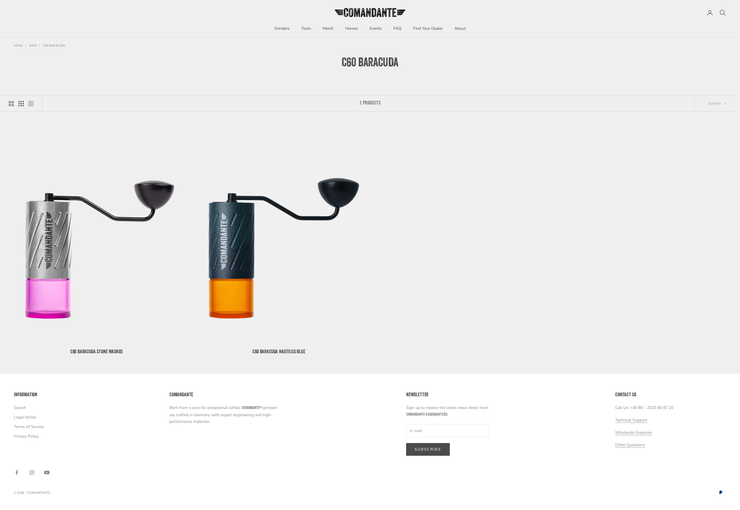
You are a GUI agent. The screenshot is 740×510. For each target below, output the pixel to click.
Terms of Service (29, 426)
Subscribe (428, 449)
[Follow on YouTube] (47, 472)
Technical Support (631, 420)
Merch (328, 28)
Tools (306, 28)
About (460, 28)
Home (18, 46)
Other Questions (630, 445)
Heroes (351, 28)
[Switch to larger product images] (11, 103)
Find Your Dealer (428, 28)
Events (376, 28)
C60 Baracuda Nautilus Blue (278, 352)
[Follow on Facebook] (17, 472)
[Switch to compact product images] (31, 103)
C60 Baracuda (54, 46)
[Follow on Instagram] (32, 472)
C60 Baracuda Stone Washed (96, 352)
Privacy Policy (26, 436)
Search (20, 407)
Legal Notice (25, 417)
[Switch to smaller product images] (21, 103)
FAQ (397, 28)
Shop (33, 46)
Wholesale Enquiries (633, 432)
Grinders (282, 28)
